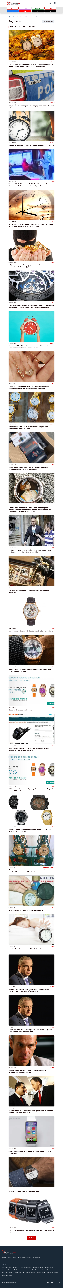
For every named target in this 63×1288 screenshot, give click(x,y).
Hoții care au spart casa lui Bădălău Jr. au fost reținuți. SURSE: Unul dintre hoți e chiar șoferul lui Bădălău (30, 551)
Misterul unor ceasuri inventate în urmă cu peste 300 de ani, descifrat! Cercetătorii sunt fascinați (29, 871)
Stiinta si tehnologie (48, 867)
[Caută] (50, 3)
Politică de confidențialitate (24, 1257)
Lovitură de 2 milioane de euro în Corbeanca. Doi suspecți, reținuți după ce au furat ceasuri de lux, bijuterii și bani (31, 106)
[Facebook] (13, 11)
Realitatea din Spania (7, 1275)
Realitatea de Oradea (19, 1270)
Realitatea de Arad (19, 1272)
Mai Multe (31, 1237)
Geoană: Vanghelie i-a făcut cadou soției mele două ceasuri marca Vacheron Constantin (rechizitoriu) (29, 990)
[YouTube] (25, 11)
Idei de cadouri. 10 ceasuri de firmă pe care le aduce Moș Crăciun (31, 631)
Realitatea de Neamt (38, 1267)
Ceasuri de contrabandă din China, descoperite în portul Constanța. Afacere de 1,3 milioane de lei (28, 468)
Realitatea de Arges (30, 1272)
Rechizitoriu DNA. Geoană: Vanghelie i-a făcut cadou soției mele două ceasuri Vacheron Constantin (31, 1031)
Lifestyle (52, 143)
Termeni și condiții (12, 1257)
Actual (52, 181)
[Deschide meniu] (54, 3)
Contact (4, 1257)
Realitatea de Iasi (41, 1272)
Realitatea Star (16, 1267)
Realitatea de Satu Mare (52, 1272)
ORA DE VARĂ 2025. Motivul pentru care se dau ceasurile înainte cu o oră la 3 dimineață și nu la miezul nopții (31, 225)
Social (52, 62)
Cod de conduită (36, 1257)
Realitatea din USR (49, 1267)
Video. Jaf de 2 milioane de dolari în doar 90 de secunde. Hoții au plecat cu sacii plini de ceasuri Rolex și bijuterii (31, 185)
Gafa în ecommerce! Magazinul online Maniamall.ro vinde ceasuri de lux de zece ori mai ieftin (29, 749)
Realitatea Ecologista (26, 1267)
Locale (52, 588)
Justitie (52, 102)
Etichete (19, 17)
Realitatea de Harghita (46, 1270)
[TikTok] (50, 11)
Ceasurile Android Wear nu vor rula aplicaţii (24, 1192)
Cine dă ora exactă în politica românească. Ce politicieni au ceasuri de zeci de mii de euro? (29, 428)
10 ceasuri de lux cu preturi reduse (20, 710)
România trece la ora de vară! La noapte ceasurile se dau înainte (31, 145)
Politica (52, 986)
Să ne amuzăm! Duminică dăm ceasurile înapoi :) (26, 910)
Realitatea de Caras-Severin (32, 1270)
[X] (38, 11)
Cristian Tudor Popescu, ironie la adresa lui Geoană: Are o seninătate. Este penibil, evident (28, 1071)
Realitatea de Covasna (7, 1270)
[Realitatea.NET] (14, 3)
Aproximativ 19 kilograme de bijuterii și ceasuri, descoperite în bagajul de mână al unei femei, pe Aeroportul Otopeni (30, 387)
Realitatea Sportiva (6, 1267)
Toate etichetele (49, 21)
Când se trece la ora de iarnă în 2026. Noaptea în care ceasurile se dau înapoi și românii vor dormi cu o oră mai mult (31, 65)
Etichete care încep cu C (31, 17)
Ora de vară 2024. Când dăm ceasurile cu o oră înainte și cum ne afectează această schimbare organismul (31, 347)
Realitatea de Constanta (7, 1272)
